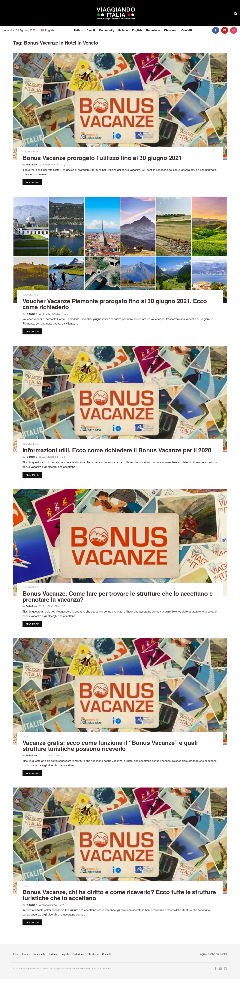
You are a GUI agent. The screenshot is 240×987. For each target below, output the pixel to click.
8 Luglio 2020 (49, 904)
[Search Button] (235, 13)
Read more (34, 182)
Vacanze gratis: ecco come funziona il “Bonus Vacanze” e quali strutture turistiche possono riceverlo (110, 745)
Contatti (186, 30)
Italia (77, 30)
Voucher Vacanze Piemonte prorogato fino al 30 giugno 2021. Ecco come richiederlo (114, 303)
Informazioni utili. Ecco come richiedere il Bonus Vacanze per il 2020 (116, 450)
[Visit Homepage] (116, 13)
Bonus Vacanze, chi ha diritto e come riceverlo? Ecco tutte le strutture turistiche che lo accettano (119, 894)
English (137, 30)
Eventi (91, 30)
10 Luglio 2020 (50, 755)
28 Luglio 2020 (50, 606)
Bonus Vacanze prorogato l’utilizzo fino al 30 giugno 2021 (102, 157)
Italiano (123, 30)
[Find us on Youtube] (224, 30)
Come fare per (30, 151)
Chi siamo (170, 30)
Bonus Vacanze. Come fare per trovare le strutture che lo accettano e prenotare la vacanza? (117, 596)
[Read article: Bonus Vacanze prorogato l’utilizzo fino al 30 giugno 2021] (120, 106)
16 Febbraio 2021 (51, 164)
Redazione (153, 30)
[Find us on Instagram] (233, 30)
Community (106, 30)
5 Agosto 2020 (49, 456)
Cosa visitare (30, 295)
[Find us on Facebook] (215, 30)
